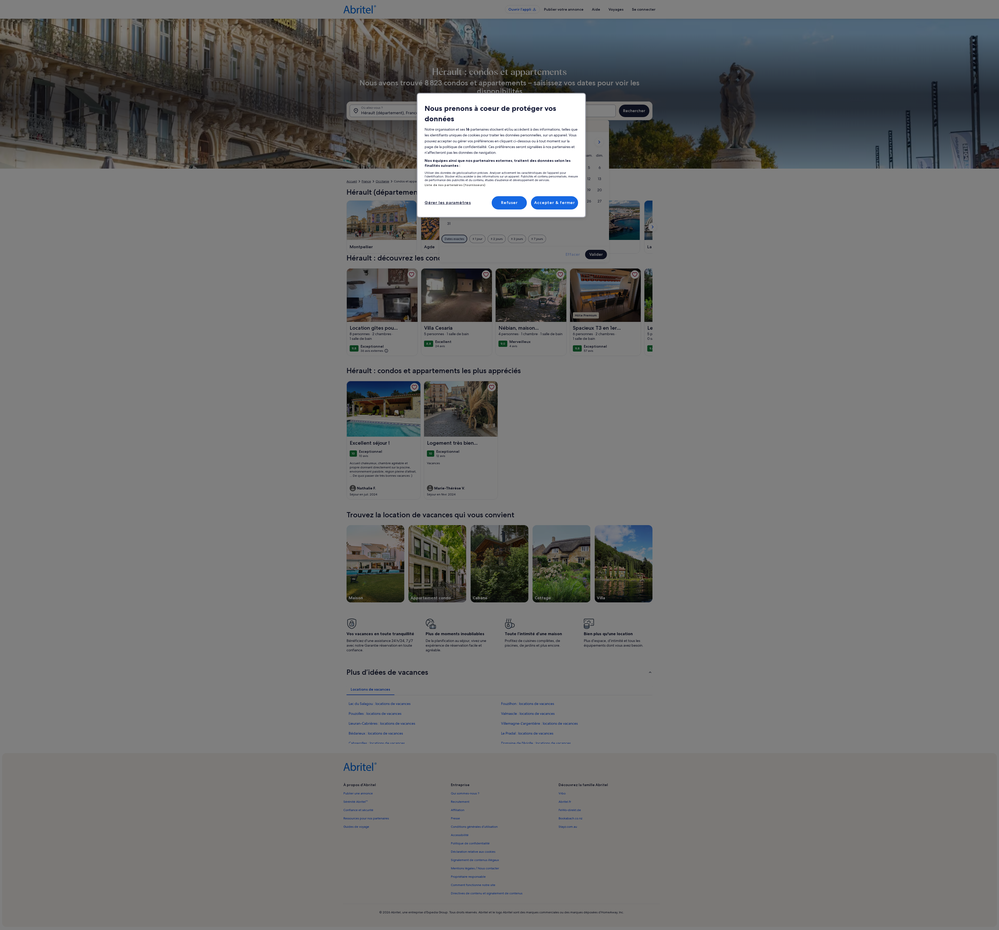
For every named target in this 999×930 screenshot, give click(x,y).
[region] (501, 155)
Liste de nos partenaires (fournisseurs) (455, 185)
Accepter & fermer (554, 202)
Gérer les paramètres (448, 202)
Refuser (509, 202)
